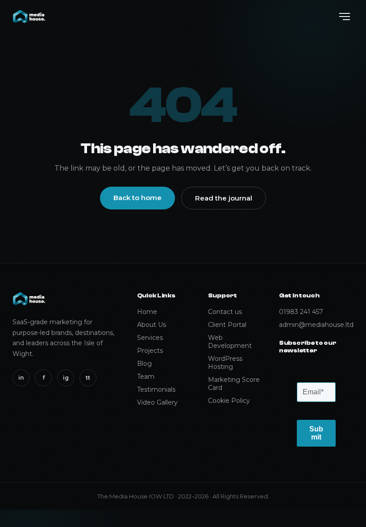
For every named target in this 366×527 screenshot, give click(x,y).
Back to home (137, 197)
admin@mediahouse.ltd (316, 325)
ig (66, 377)
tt (88, 377)
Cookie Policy (229, 401)
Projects (150, 351)
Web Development (230, 342)
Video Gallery (157, 402)
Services (150, 338)
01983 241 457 (301, 312)
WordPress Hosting (225, 363)
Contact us (225, 312)
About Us (151, 325)
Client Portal (227, 325)
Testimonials (156, 389)
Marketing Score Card (234, 384)
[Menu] (345, 16)
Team (145, 376)
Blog (144, 364)
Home (147, 312)
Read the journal (223, 198)
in (21, 377)
